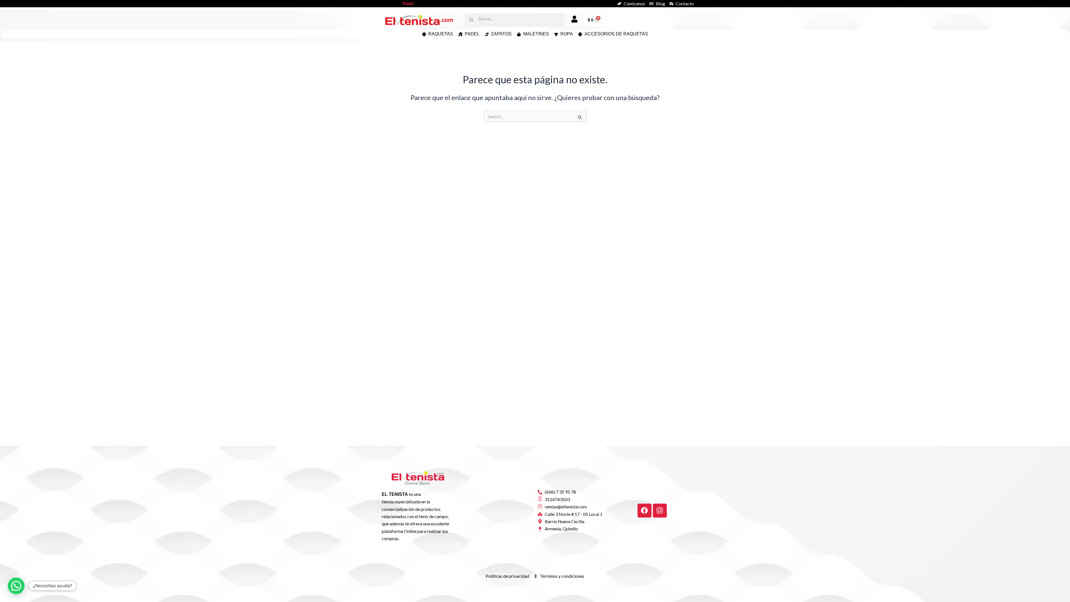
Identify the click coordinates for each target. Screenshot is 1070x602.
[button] (16, 585)
